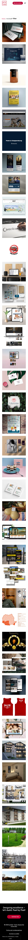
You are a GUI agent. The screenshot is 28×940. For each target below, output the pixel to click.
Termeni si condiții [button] (14, 933)
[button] (25, 3)
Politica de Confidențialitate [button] (14, 930)
